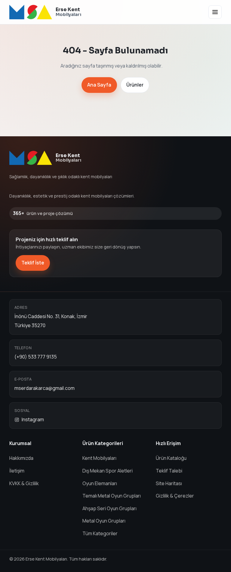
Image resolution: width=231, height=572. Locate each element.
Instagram (33, 419)
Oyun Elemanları (99, 483)
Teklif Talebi (169, 470)
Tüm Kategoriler (100, 533)
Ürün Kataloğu (171, 458)
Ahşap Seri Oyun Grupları (109, 508)
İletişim (16, 470)
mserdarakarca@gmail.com (44, 388)
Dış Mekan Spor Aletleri (107, 470)
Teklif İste (32, 262)
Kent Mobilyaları (99, 458)
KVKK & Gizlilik (24, 483)
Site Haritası (169, 483)
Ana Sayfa (99, 84)
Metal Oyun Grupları (103, 520)
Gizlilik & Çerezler (175, 495)
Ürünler (134, 84)
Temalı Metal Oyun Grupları (111, 495)
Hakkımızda (21, 458)
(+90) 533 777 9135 (35, 356)
